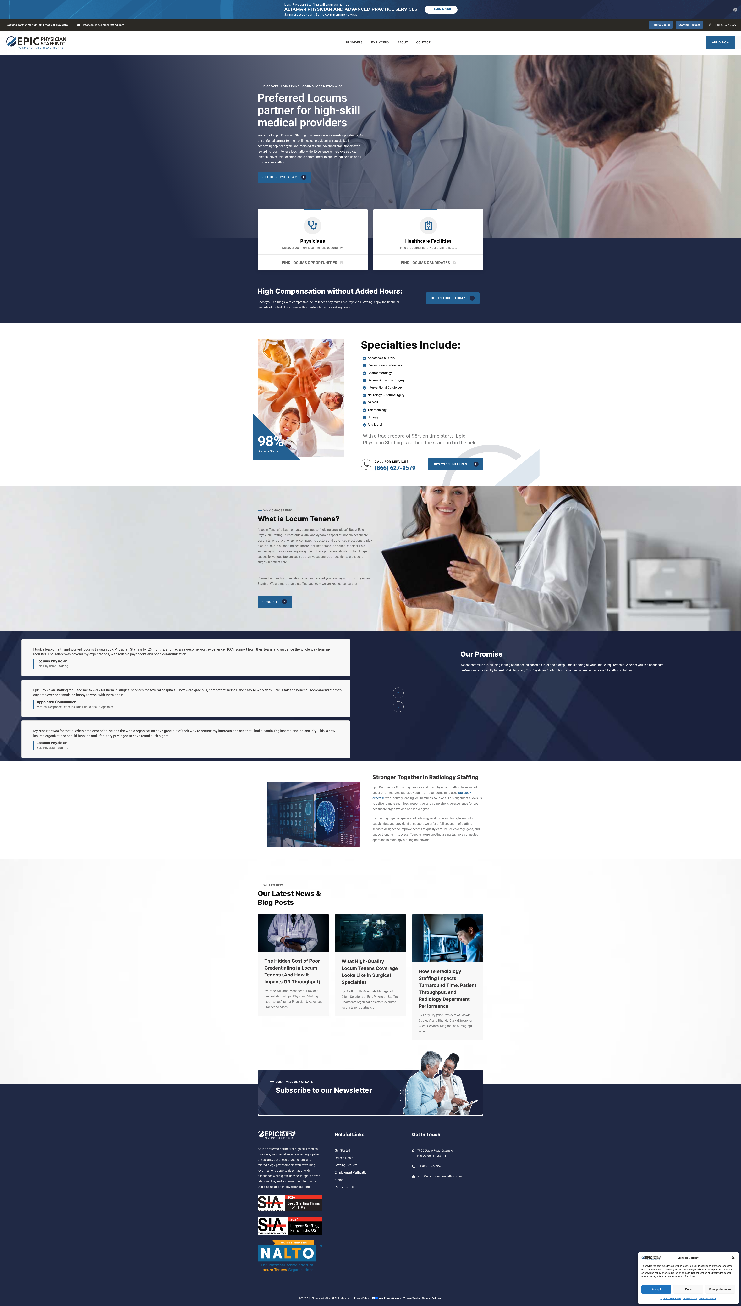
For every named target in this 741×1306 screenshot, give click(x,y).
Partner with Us (345, 1187)
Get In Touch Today (279, 177)
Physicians (312, 241)
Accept (656, 1289)
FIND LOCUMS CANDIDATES (425, 262)
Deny (688, 1289)
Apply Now (720, 42)
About (402, 42)
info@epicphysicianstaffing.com (103, 25)
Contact (423, 42)
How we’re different (451, 464)
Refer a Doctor (660, 25)
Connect (270, 602)
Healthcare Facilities (428, 241)
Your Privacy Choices (390, 1298)
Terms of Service (707, 1298)
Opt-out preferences (671, 1298)
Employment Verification (351, 1172)
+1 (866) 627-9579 (724, 25)
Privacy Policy (690, 1298)
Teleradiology (377, 410)
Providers (354, 42)
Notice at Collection (432, 1298)
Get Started (342, 1150)
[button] (733, 1258)
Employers (380, 42)
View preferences (720, 1289)
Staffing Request (689, 25)
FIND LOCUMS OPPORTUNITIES (309, 262)
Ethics (339, 1180)
